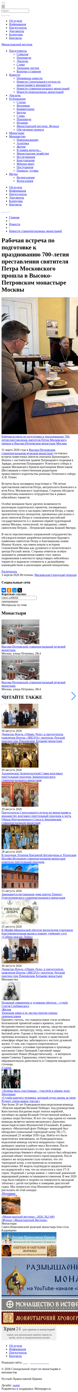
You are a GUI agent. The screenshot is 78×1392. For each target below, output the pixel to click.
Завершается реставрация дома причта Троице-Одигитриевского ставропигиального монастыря (33, 896)
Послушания (25, 167)
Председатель (18, 27)
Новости (14, 74)
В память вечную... (29, 150)
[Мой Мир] (14, 590)
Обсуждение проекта (30, 129)
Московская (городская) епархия (55, 575)
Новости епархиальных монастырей (40, 92)
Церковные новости (30, 78)
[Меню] (3, 7)
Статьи (21, 102)
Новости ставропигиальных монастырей (43, 88)
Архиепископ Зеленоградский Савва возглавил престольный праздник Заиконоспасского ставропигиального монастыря (32, 777)
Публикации (17, 98)
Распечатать (9, 571)
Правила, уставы (27, 170)
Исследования (26, 157)
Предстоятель (18, 50)
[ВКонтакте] (4, 590)
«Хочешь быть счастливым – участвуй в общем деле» (36, 1090)
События (22, 54)
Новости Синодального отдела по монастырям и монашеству (39, 83)
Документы (16, 31)
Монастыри (16, 133)
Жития (21, 146)
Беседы (21, 112)
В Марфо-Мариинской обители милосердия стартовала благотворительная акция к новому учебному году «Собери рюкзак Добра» (37, 933)
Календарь (16, 34)
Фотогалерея (25, 180)
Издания (22, 122)
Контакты (15, 38)
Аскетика (23, 143)
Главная (14, 217)
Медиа (13, 174)
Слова (21, 64)
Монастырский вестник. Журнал (38, 126)
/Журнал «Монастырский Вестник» (25, 1220)
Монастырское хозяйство (33, 153)
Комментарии (25, 109)
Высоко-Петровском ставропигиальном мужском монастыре (28, 451)
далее (16, 1385)
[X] (19, 590)
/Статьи (6, 1067)
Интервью (23, 105)
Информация (17, 24)
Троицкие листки (28, 68)
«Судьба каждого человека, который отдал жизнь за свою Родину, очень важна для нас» (39, 1099)
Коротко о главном (29, 71)
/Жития (6, 1009)
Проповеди (24, 57)
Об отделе (15, 20)
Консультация (25, 160)
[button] (73, 696)
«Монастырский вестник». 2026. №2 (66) (28, 1216)
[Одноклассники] (9, 590)
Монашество (17, 136)
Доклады (22, 61)
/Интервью (9, 1094)
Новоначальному (28, 139)
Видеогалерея (25, 177)
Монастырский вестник (17, 44)
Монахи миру (25, 163)
